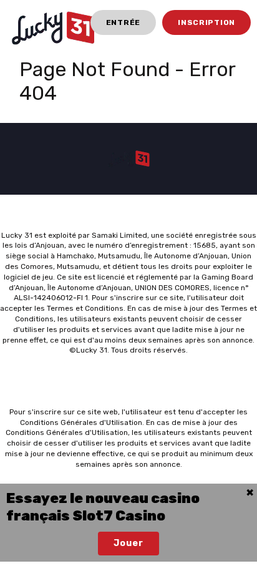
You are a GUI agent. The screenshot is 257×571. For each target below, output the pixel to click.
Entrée (123, 22)
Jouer (128, 543)
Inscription (206, 22)
